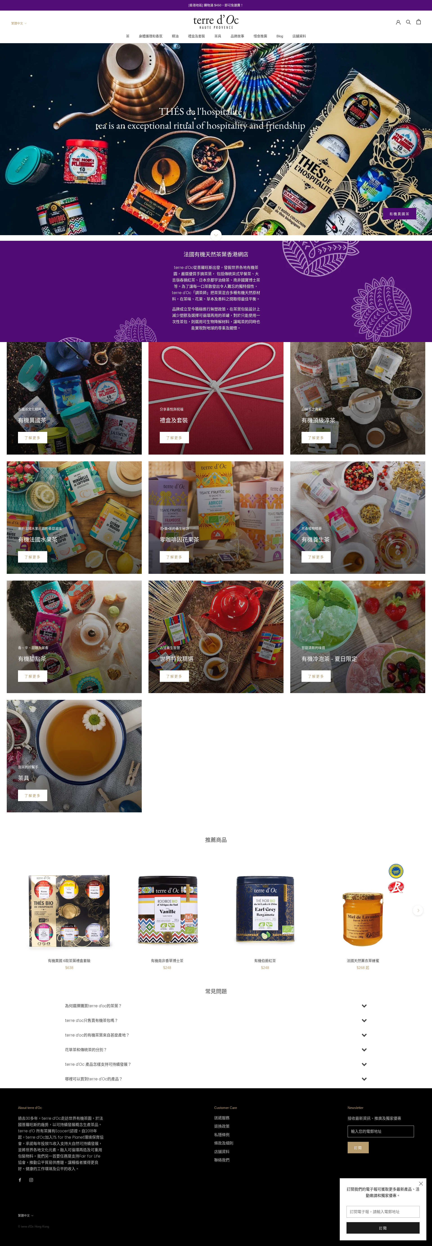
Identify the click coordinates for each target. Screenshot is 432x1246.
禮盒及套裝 (196, 36)
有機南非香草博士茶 (167, 961)
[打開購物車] (418, 21)
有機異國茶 (399, 214)
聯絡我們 (222, 1160)
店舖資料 (299, 36)
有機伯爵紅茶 (265, 961)
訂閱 (383, 1228)
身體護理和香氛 (150, 36)
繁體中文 (17, 23)
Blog (280, 36)
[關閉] (421, 1184)
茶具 (217, 36)
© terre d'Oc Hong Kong (33, 1226)
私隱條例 (222, 1135)
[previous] (14, 910)
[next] (418, 910)
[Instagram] (31, 1179)
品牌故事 (237, 36)
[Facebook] (20, 1179)
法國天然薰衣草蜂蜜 (363, 961)
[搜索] (408, 21)
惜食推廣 (260, 36)
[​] (216, 235)
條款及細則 (223, 1143)
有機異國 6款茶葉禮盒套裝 (69, 961)
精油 (175, 36)
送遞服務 (222, 1118)
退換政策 (222, 1126)
